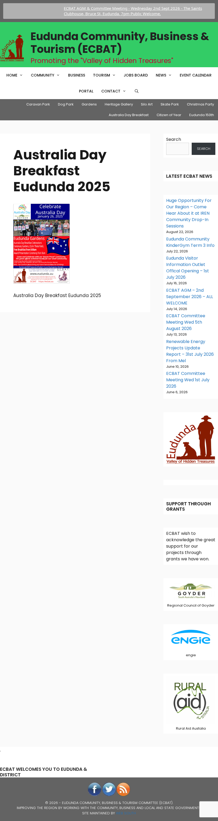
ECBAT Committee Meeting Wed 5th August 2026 (185, 322)
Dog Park (66, 104)
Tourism (101, 75)
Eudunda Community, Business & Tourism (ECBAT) (120, 43)
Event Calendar (196, 75)
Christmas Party (200, 104)
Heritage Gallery (119, 104)
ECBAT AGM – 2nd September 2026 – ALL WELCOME (189, 296)
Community (42, 75)
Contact (110, 91)
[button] (22, 75)
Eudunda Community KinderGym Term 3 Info (190, 242)
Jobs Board (136, 75)
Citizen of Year (169, 114)
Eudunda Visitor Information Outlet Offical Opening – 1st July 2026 (187, 267)
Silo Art (147, 104)
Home (11, 75)
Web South (126, 813)
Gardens (89, 104)
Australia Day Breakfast (129, 114)
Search (173, 139)
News (161, 75)
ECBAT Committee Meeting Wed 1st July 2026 (187, 379)
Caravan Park (38, 104)
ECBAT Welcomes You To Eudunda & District (43, 772)
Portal (86, 91)
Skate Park (170, 104)
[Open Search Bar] (136, 91)
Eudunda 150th (201, 114)
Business (76, 75)
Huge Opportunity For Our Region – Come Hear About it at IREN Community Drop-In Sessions (189, 213)
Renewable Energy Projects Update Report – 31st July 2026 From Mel (190, 351)
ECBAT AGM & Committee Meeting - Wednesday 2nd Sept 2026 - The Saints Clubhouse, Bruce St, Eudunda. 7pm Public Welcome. (123, 11)
